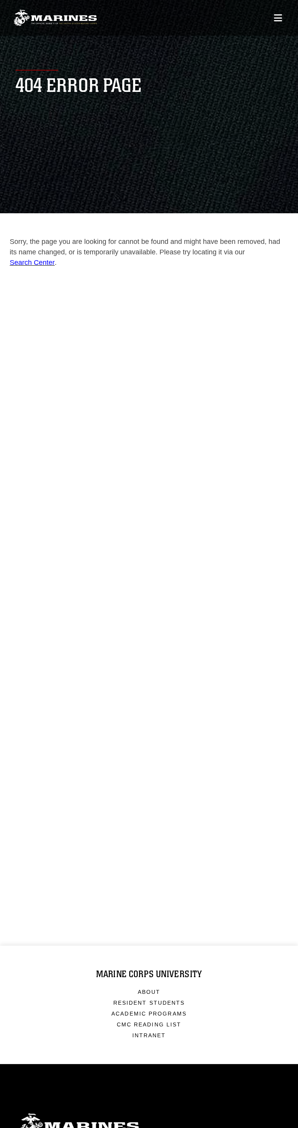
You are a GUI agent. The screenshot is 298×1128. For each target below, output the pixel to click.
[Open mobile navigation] (278, 18)
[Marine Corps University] (55, 18)
